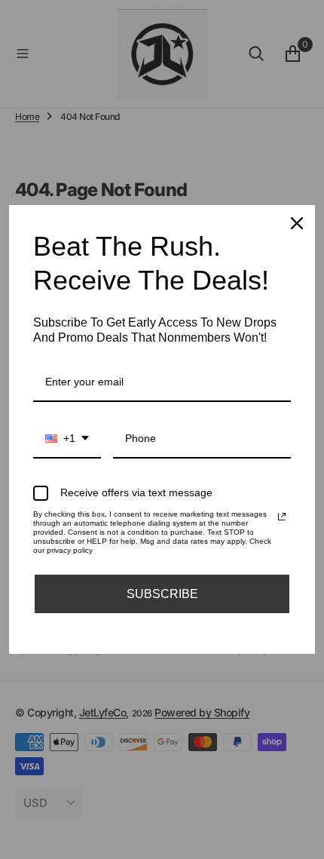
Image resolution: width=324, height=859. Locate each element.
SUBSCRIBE (162, 593)
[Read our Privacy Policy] (282, 517)
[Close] (297, 223)
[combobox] (67, 439)
